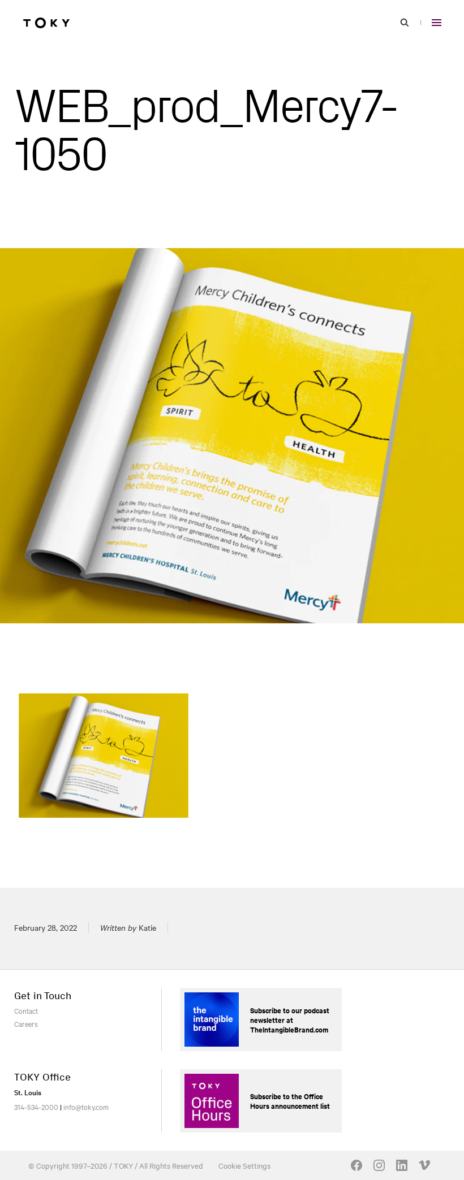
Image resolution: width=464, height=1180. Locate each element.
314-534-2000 (36, 1106)
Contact (26, 1010)
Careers (26, 1023)
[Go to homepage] (46, 22)
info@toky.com (86, 1106)
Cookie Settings (244, 1165)
